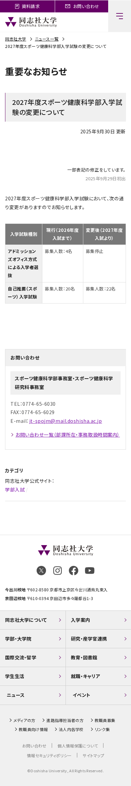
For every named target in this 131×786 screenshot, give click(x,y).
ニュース (16, 695)
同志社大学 (15, 39)
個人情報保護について (77, 745)
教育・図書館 (84, 657)
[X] (41, 570)
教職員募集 (105, 720)
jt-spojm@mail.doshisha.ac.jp (65, 420)
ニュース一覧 (46, 39)
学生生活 (14, 676)
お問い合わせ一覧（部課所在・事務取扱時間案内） (67, 434)
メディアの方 (24, 720)
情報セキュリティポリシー (49, 755)
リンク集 (102, 729)
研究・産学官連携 (89, 638)
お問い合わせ (34, 745)
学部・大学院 (18, 638)
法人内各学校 (71, 729)
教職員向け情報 (33, 729)
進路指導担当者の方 (65, 720)
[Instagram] (57, 570)
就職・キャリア (85, 676)
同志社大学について (26, 619)
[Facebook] (73, 570)
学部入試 (15, 489)
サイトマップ (93, 755)
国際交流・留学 (20, 657)
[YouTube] (89, 570)
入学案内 (80, 619)
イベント (81, 695)
